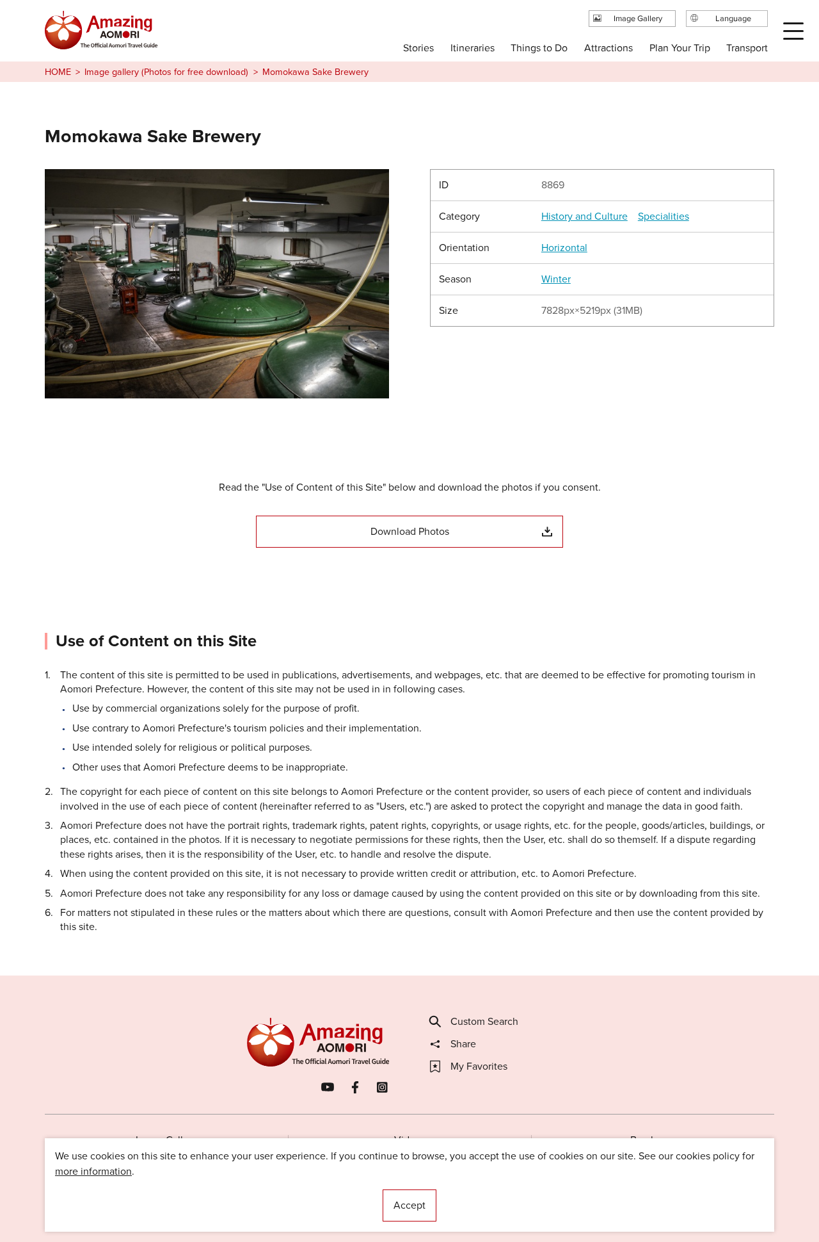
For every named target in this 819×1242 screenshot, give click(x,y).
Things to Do (539, 47)
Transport (747, 47)
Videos (409, 1139)
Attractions (608, 47)
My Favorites (478, 1066)
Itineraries (472, 47)
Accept (409, 1205)
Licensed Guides (327, 1193)
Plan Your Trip (679, 47)
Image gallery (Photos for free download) (166, 72)
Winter (556, 279)
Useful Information (488, 1193)
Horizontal (564, 248)
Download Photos (409, 531)
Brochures (653, 1139)
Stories (418, 47)
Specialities (663, 216)
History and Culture (584, 216)
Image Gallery (166, 1139)
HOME (58, 72)
